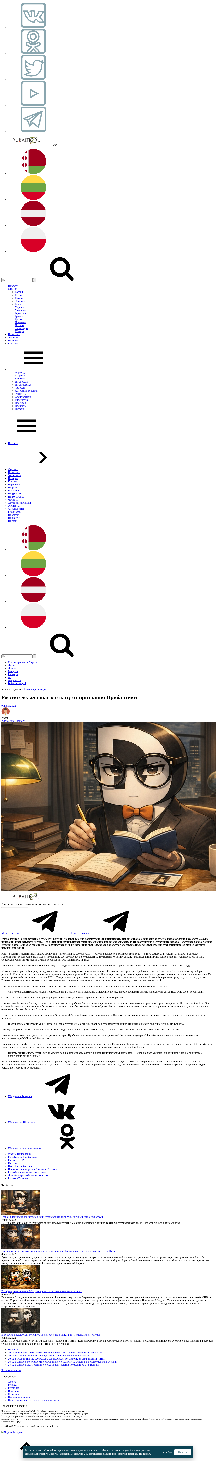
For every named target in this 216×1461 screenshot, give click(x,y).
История (13, 340)
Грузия (19, 316)
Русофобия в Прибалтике (22, 1157)
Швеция (19, 331)
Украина (20, 307)
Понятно (182, 1452)
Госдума (13, 1163)
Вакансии (13, 1391)
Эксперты (20, 393)
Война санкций (17, 683)
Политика (14, 334)
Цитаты (19, 408)
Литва (18, 295)
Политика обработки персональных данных (33, 1400)
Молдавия (20, 310)
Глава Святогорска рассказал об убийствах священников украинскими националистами (52, 1216)
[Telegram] (33, 130)
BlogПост (20, 378)
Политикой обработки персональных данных (127, 1454)
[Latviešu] (33, 225)
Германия (20, 313)
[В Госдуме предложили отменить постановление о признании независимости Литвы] (20, 1331)
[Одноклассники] (33, 53)
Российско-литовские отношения (27, 1172)
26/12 (11, 1352)
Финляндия (21, 328)
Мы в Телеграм (10, 933)
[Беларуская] (33, 173)
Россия (19, 291)
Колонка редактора (35, 689)
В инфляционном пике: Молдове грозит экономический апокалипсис (41, 1291)
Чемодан (20, 387)
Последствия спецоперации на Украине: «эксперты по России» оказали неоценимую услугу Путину (59, 1251)
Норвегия (20, 322)
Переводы (20, 372)
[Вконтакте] (33, 27)
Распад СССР (16, 1160)
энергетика (14, 680)
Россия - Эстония (18, 1178)
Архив (12, 1381)
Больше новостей (11, 1370)
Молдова (13, 671)
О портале (14, 1394)
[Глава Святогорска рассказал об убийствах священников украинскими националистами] (20, 1213)
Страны (12, 288)
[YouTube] (33, 105)
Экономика (14, 337)
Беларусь (20, 304)
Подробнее (166, 1452)
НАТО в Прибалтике (20, 1166)
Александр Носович (13, 720)
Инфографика (23, 384)
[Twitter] (33, 79)
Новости (13, 285)
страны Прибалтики (19, 1153)
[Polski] (33, 251)
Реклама (13, 1384)
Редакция (13, 1387)
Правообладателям (19, 1397)
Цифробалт (21, 381)
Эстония (20, 301)
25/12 (11, 1364)
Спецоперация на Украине (23, 662)
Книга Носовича (81, 933)
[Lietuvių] (33, 199)
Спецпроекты (23, 396)
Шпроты (20, 375)
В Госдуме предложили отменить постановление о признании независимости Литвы (50, 1334)
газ (9, 677)
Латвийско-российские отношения (28, 1175)
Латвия (19, 298)
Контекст (13, 343)
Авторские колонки (26, 390)
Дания (18, 319)
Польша (19, 325)
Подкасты (20, 405)
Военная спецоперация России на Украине (33, 1169)
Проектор (20, 402)
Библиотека (21, 399)
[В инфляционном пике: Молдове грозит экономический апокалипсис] (20, 1288)
